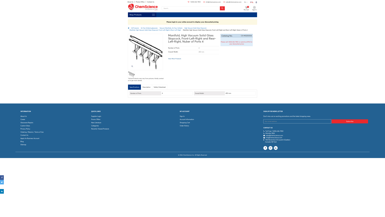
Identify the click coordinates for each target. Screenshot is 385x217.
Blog (22, 141)
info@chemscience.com (274, 138)
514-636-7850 (270, 133)
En (245, 2)
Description (146, 87)
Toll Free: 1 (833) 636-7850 (274, 131)
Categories (95, 126)
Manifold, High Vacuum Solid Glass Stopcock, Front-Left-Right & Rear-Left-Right (155, 30)
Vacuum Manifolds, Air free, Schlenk (171, 28)
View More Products (174, 59)
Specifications (134, 87)
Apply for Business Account (29, 138)
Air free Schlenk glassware (149, 28)
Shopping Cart (185, 123)
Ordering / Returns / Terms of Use (32, 132)
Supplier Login (96, 116)
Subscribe (349, 121)
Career (22, 119)
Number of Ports (135, 93)
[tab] (134, 87)
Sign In (182, 116)
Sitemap (23, 145)
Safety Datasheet (160, 87)
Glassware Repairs (26, 123)
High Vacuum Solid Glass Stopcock (195, 28)
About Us (130, 2)
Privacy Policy (25, 129)
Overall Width (199, 93)
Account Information (187, 119)
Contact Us (150, 2)
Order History (184, 126)
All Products (135, 28)
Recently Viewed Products (100, 129)
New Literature (96, 123)
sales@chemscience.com (274, 135)
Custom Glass (25, 126)
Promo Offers (140, 2)
